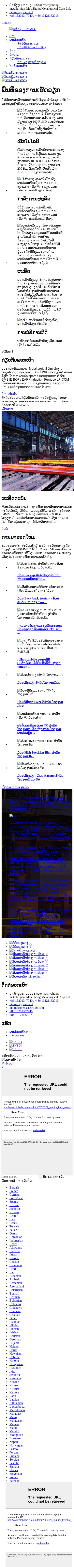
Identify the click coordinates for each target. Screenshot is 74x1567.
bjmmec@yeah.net (21, 12)
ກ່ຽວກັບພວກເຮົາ (20, 58)
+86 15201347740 (21, 1011)
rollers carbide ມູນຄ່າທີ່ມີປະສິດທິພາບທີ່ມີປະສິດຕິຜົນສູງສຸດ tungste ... (39, 663)
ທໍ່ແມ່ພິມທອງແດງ (28, 43)
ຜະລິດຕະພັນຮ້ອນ (21, 1031)
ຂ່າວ (12, 51)
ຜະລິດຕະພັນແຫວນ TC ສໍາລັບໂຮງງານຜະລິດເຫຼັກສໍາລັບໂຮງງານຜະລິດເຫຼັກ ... (39, 729)
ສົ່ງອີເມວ (7, 1063)
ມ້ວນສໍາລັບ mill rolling (31, 47)
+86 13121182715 (20, 1014)
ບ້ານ (12, 36)
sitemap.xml (16, 1035)
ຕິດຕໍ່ (5, 528)
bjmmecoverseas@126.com (26, 1007)
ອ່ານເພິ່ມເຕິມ (10, 394)
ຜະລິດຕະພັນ (17, 39)
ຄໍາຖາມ (14, 54)
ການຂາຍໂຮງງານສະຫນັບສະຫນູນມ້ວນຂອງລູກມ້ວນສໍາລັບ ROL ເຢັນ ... (39, 629)
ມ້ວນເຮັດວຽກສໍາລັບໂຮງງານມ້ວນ (38, 682)
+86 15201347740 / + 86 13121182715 (34, 15)
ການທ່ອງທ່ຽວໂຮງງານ (31, 62)
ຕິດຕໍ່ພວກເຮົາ (18, 66)
